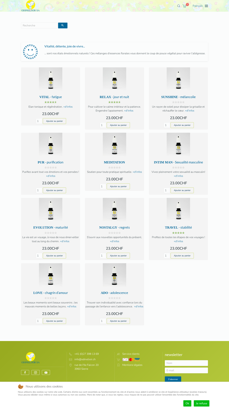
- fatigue (50, 97)
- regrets (114, 227)
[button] (178, 6)
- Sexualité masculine (178, 162)
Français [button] (198, 6)
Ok (187, 403)
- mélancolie (178, 97)
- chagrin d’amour (50, 293)
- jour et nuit (114, 97)
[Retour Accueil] (30, 6)
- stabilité (178, 227)
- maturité (50, 227)
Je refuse (201, 403)
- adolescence (114, 293)
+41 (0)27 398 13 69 (86, 354)
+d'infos (68, 107)
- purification (50, 162)
